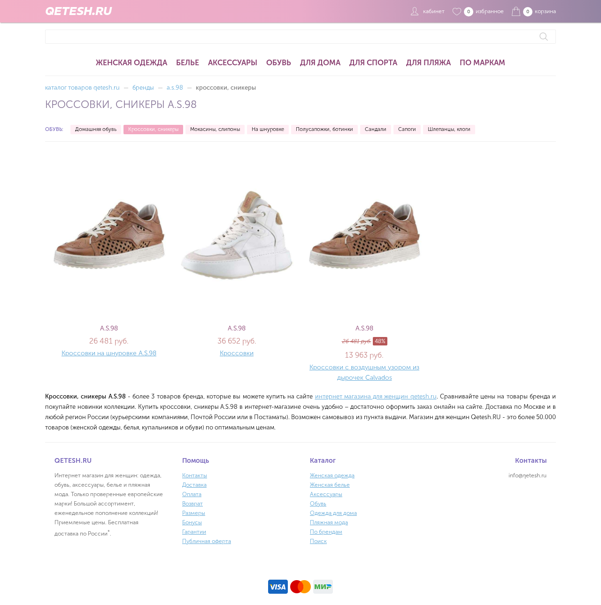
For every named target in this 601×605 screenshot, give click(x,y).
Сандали (375, 129)
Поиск (318, 541)
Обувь (278, 62)
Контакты (194, 475)
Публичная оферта (206, 541)
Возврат (192, 503)
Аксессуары (232, 62)
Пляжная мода (329, 522)
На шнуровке (268, 129)
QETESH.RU (78, 11)
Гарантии (194, 531)
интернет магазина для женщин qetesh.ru (376, 396)
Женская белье (330, 485)
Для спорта (373, 62)
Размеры (193, 513)
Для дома (320, 62)
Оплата (191, 494)
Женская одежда (131, 62)
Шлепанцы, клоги (449, 129)
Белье (187, 62)
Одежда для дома (333, 513)
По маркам (482, 62)
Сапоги (407, 129)
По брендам (326, 531)
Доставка (194, 485)
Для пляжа (428, 62)
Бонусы (192, 522)
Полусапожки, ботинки (324, 129)
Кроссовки (237, 353)
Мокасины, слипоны (215, 129)
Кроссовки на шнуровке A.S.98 (109, 353)
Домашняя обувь (95, 129)
